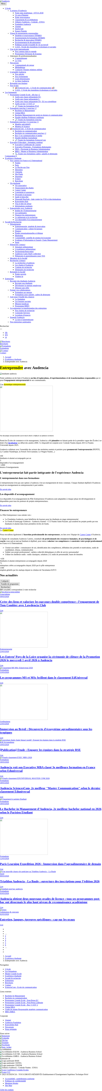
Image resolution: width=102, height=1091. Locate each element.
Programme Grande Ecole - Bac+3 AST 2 (21, 1005)
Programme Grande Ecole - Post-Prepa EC (22, 1000)
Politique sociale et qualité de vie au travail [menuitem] (31, 45)
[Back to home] (5, 1)
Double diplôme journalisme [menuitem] (26, 138)
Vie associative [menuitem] (21, 185)
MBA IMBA (10, 1012)
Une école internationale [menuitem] (19, 49)
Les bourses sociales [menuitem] (23, 301)
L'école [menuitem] (8, 8)
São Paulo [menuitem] (19, 174)
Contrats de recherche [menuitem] (23, 267)
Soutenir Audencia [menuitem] (17, 317)
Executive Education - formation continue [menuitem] (26, 142)
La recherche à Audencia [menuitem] (24, 263)
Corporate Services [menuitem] (22, 313)
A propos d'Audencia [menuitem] (18, 11)
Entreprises (9, 980)
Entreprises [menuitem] (9, 279)
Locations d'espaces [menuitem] (22, 315)
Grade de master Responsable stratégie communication (26, 1009)
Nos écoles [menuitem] (14, 86)
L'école (8, 969)
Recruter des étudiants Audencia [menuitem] (22, 281)
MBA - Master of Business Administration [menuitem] (31, 151)
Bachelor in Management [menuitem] (25, 110)
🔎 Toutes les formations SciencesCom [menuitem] (30, 140)
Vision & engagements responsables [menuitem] (24, 33)
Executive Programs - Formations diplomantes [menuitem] (33, 147)
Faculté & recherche (13, 978)
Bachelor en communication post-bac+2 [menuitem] (30, 133)
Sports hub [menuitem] (19, 29)
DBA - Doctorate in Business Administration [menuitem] (32, 149)
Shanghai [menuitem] (18, 176)
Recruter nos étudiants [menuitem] (23, 283)
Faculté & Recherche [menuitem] (13, 222)
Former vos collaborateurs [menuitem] (20, 290)
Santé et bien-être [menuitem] (21, 197)
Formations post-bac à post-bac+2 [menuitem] (23, 108)
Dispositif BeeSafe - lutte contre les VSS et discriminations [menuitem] (38, 199)
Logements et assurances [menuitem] (24, 192)
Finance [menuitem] (18, 231)
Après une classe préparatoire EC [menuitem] (28, 97)
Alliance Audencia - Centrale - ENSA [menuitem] (30, 22)
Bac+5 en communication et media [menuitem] (28, 136)
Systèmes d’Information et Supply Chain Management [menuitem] (36, 240)
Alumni (8, 1020)
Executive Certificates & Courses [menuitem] (28, 145)
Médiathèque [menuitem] (20, 67)
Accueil (8, 357)
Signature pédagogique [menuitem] (24, 247)
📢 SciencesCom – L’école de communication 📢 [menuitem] (34, 88)
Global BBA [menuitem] (20, 113)
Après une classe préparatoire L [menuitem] (27, 99)
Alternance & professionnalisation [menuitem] (23, 56)
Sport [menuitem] (17, 242)
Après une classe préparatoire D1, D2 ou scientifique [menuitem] (35, 101)
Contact (8, 985)
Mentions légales (11, 1083)
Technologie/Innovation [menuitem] (24, 251)
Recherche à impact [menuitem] (17, 260)
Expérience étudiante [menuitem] (13, 158)
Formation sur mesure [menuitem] (23, 292)
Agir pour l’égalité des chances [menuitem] (22, 297)
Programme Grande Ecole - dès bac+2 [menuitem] (25, 95)
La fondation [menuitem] (20, 299)
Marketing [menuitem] (19, 236)
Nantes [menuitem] (17, 163)
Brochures (9, 983)
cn (6, 337)
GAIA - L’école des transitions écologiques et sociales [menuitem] (36, 90)
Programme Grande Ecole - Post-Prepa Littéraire (24, 1003)
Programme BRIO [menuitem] (22, 306)
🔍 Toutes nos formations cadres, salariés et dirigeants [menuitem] (36, 154)
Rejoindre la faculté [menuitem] (17, 272)
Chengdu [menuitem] (18, 172)
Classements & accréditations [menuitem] (26, 20)
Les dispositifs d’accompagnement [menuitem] (28, 220)
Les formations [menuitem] (11, 92)
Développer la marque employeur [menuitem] (28, 285)
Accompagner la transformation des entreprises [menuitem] (28, 308)
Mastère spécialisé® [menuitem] (23, 124)
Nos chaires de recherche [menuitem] (25, 311)
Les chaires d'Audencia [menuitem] (24, 265)
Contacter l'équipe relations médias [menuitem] (28, 70)
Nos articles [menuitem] (19, 74)
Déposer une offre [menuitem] (22, 288)
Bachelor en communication (16, 998)
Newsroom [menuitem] (14, 63)
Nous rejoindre (11, 1029)
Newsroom (9, 1027)
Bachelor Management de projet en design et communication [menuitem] (38, 115)
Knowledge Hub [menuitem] (21, 201)
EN (6, 335)
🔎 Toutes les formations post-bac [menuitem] (28, 120)
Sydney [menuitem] (18, 179)
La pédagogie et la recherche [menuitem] (26, 217)
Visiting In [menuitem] (19, 276)
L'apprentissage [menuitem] (21, 58)
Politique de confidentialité (15, 1081)
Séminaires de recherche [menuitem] (24, 270)
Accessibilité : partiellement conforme (19, 1079)
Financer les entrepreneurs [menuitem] (25, 215)
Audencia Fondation (13, 1022)
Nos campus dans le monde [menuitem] (25, 51)
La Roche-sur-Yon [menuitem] (22, 167)
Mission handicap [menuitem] (22, 304)
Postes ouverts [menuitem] (20, 274)
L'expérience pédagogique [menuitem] (25, 249)
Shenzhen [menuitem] (19, 170)
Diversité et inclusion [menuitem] (23, 195)
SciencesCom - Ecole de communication (21, 987)
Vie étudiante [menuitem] (15, 183)
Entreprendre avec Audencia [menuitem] (21, 208)
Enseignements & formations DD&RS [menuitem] (30, 38)
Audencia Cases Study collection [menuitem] (28, 254)
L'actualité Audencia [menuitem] (18, 72)
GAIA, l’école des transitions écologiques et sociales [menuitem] (35, 47)
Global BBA (10, 1007)
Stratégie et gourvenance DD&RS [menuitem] (28, 35)
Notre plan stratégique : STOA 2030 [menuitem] (29, 13)
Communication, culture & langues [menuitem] (28, 229)
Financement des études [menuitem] (24, 188)
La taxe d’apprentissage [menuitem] (24, 320)
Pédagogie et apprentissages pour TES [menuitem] (30, 256)
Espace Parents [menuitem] (21, 31)
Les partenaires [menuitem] (21, 213)
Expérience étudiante (13, 359)
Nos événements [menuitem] (21, 76)
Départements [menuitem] (15, 224)
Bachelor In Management (15, 996)
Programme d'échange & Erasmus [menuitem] (28, 54)
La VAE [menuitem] (18, 61)
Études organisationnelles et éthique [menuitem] (29, 233)
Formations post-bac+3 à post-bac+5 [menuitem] (24, 122)
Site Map (8, 1085)
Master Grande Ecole (13, 974)
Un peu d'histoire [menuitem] (21, 15)
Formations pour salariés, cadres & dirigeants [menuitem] (32, 295)
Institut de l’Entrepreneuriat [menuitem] (25, 211)
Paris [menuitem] (17, 165)
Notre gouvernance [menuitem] (22, 17)
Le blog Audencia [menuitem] (22, 81)
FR (6, 333)
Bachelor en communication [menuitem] (26, 131)
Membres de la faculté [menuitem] (18, 258)
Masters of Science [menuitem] (22, 126)
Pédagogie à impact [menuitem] (17, 245)
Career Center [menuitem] (20, 190)
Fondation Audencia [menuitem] (23, 24)
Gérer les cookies (7, 1090)
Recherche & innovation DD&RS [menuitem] (28, 40)
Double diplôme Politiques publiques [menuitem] (29, 117)
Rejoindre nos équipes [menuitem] (18, 83)
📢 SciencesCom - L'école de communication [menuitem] (28, 129)
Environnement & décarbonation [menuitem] (28, 42)
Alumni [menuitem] (18, 26)
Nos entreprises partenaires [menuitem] (20, 322)
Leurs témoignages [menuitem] (22, 79)
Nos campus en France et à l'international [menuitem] (26, 161)
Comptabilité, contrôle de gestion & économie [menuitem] (33, 238)
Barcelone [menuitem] (19, 181)
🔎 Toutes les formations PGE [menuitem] (27, 106)
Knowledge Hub (11, 1025)
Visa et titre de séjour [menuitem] (23, 204)
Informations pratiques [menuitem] (23, 206)
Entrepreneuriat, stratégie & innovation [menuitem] (30, 226)
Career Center (85, 535)
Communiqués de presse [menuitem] (24, 65)
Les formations (11, 971)
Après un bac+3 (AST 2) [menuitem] (25, 104)
